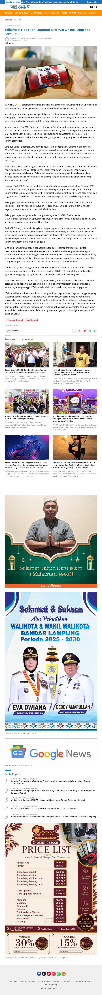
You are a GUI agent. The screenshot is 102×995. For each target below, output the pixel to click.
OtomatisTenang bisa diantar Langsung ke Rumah (34, 38)
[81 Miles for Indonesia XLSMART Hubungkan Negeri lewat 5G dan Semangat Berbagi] (27, 401)
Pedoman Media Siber (29, 981)
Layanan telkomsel (14, 320)
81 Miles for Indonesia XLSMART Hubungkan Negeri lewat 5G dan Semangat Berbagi (27, 417)
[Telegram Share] (90, 331)
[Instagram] (54, 974)
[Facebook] (39, 974)
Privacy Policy (51, 984)
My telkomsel (32, 320)
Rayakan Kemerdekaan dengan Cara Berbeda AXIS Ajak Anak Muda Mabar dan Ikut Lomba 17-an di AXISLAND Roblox (74, 418)
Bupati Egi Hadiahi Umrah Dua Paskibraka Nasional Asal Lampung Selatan (43, 808)
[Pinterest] (49, 974)
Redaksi (13, 981)
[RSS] (63, 974)
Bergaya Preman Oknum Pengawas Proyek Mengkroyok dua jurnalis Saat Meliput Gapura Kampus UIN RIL (50, 782)
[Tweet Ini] (79, 331)
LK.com (13, 38)
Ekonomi (8, 25)
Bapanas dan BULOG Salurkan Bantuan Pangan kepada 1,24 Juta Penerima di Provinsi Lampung (26, 371)
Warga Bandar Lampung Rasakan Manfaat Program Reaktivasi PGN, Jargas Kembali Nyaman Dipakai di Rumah (72, 372)
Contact (66, 981)
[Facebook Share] (74, 331)
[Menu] (6, 7)
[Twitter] (44, 974)
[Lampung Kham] (20, 7)
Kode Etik (46, 981)
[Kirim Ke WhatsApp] (95, 331)
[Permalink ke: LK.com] (7, 39)
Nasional (16, 25)
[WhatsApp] (59, 974)
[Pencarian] (95, 7)
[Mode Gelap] (91, 7)
